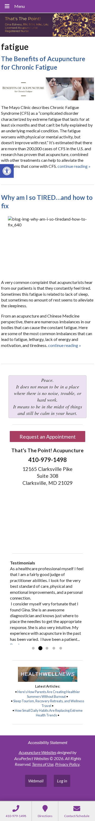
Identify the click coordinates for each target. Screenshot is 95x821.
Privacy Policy (67, 764)
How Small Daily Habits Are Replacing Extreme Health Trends (49, 712)
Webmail (36, 780)
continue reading (74, 166)
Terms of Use (43, 764)
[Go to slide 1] (33, 648)
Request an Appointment (48, 437)
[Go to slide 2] (40, 648)
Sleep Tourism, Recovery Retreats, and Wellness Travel (48, 703)
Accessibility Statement (47, 742)
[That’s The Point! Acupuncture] (47, 25)
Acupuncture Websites (37, 752)
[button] (7, 171)
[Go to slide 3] (47, 648)
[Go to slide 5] (60, 648)
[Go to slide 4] (53, 648)
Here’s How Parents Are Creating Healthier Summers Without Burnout (48, 694)
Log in (62, 780)
